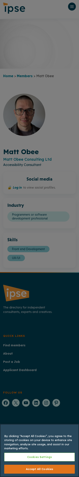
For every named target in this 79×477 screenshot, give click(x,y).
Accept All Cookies (39, 469)
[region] (39, 450)
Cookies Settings (39, 457)
